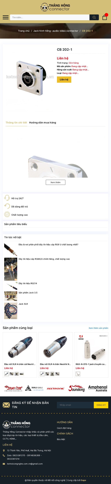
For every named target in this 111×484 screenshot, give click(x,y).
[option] (20, 355)
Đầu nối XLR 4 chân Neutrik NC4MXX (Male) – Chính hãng (68, 364)
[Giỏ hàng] (104, 19)
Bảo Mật (61, 439)
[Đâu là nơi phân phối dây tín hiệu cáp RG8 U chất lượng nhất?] (10, 249)
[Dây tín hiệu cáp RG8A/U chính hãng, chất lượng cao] (10, 269)
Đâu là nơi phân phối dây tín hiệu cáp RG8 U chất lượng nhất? (48, 244)
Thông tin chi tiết (16, 122)
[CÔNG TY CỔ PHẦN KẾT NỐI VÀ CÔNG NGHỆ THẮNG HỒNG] (16, 424)
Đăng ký (101, 405)
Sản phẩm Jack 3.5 (28, 292)
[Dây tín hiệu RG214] (10, 286)
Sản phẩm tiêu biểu (15, 224)
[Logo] (55, 7)
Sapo (83, 480)
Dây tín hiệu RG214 (28, 283)
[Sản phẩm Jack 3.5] (10, 296)
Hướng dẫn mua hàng (42, 122)
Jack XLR (23, 304)
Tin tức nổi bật (12, 237)
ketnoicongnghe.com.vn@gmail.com (25, 463)
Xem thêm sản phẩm (98, 328)
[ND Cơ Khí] (13, 388)
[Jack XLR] (10, 311)
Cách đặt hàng (64, 428)
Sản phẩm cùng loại (18, 328)
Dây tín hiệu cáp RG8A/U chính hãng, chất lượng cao (44, 259)
